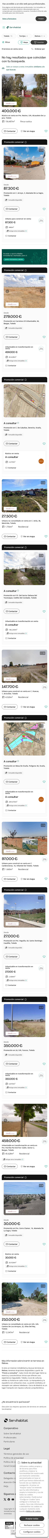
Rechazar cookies (32, 1525)
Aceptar (41, 19)
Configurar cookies (31, 1532)
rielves (38, 36)
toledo (8, 36)
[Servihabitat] (14, 27)
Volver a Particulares (9, 19)
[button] (5, 90)
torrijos (23, 36)
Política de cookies (33, 1511)
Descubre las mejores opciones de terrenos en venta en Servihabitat (24, 1408)
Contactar (11, 131)
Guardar (40, 42)
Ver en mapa (29, 131)
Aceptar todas (32, 1518)
